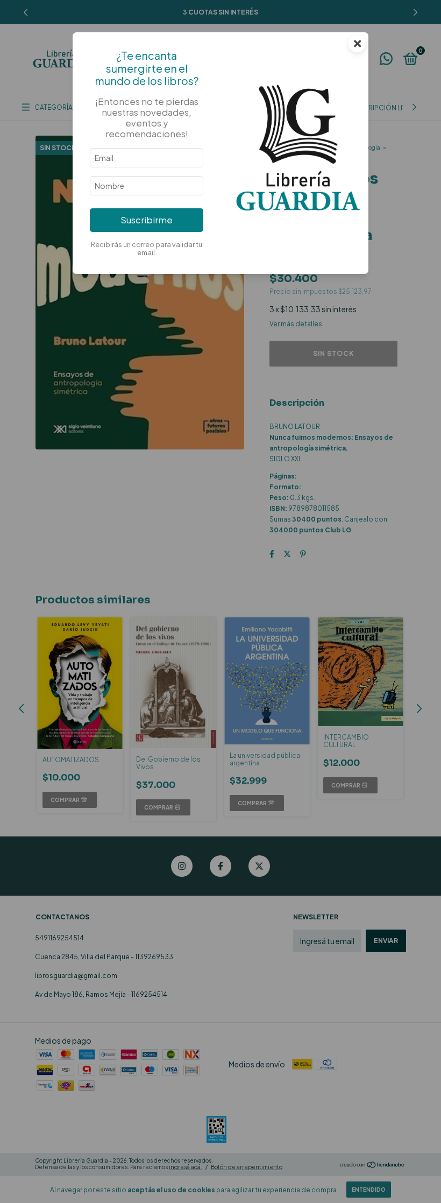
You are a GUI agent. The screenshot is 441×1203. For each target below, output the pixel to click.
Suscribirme (146, 220)
